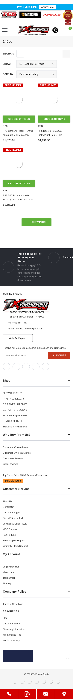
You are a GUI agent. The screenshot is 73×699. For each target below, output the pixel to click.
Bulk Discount (13, 480)
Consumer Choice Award (15, 447)
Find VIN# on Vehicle (13, 518)
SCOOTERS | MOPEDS (15, 415)
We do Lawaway (11, 640)
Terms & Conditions (13, 604)
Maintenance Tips (12, 635)
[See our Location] (64, 694)
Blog (5, 618)
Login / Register (11, 566)
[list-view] (59, 54)
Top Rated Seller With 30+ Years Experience (25, 475)
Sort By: (8, 74)
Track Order (9, 578)
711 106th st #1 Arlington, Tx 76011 (26, 316)
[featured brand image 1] (30, 14)
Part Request (9, 535)
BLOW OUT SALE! (12, 393)
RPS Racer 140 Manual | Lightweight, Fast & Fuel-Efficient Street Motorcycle (51, 135)
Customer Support (12, 512)
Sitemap (7, 583)
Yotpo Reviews (10, 464)
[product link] (19, 100)
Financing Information (14, 629)
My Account (8, 572)
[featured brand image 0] (9, 14)
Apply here (47, 7)
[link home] (34, 30)
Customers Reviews (13, 458)
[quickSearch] (13, 30)
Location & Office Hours (15, 523)
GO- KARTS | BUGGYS (15, 410)
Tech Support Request (14, 540)
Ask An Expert (18, 338)
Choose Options (19, 119)
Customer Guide (11, 623)
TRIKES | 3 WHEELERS (15, 426)
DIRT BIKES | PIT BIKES (15, 404)
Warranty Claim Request (15, 546)
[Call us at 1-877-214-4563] (55, 30)
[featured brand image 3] (52, 14)
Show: (7, 64)
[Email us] (46, 694)
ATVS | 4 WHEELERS (14, 398)
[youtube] (13, 373)
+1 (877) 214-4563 (18, 322)
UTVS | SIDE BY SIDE (14, 421)
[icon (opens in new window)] (6, 366)
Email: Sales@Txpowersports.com (25, 328)
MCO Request (10, 529)
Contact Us (8, 507)
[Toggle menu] (4, 30)
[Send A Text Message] (27, 694)
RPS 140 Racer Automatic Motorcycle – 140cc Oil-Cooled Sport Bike (18, 199)
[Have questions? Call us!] (9, 694)
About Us (7, 501)
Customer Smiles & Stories (17, 453)
